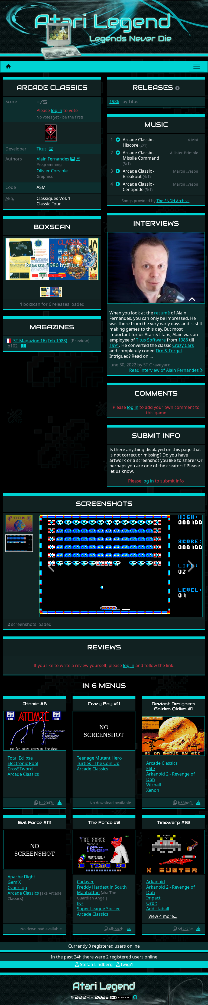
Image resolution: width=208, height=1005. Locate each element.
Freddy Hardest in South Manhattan (102, 889)
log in (56, 110)
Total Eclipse (20, 758)
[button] (12, 259)
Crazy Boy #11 (104, 704)
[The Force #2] (104, 852)
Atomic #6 (34, 704)
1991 (114, 345)
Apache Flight (21, 877)
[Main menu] (196, 66)
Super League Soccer (98, 909)
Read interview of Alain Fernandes (164, 370)
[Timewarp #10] (173, 852)
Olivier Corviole (52, 171)
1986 (114, 101)
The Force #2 (104, 822)
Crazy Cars (183, 345)
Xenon (152, 790)
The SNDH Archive (173, 200)
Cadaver (85, 882)
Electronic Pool (23, 763)
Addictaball (157, 909)
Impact (153, 898)
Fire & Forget (169, 351)
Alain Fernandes (53, 159)
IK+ (80, 903)
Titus (42, 149)
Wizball (153, 785)
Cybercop (17, 888)
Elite (150, 768)
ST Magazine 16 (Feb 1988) (40, 340)
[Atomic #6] (34, 730)
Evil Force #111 (34, 822)
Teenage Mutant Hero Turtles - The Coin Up (99, 760)
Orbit (151, 903)
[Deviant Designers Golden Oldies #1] (173, 735)
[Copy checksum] (36, 803)
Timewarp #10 (173, 822)
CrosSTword (20, 769)
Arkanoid (155, 882)
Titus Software (151, 340)
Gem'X (14, 882)
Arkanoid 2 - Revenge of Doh (170, 776)
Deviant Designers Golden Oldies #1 (173, 706)
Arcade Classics (23, 774)
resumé (162, 313)
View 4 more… (162, 916)
